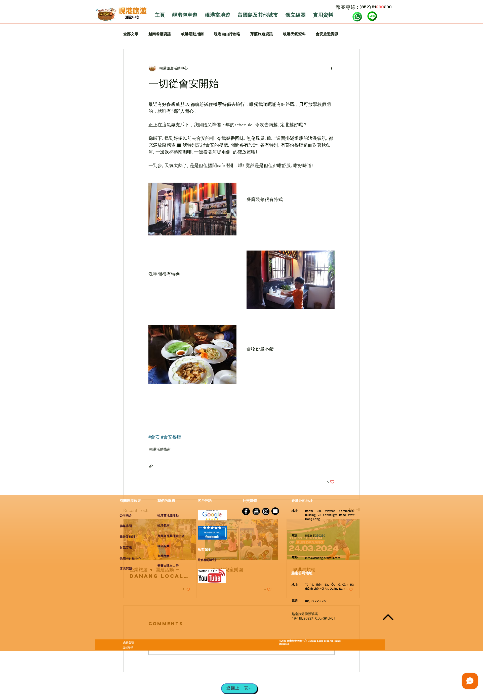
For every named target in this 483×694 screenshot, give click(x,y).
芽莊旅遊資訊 (261, 33)
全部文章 (130, 33)
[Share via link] (150, 466)
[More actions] (332, 68)
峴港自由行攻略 (227, 33)
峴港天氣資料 (294, 33)
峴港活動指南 (192, 33)
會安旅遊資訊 (327, 33)
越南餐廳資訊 (159, 33)
